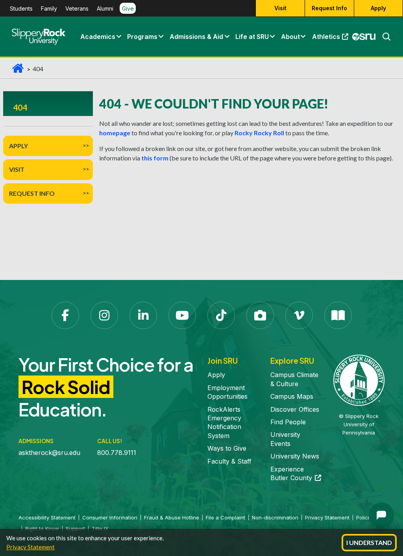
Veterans (77, 8)
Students (21, 8)
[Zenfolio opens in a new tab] (260, 315)
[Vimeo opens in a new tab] (299, 315)
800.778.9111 (116, 453)
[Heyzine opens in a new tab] (338, 315)
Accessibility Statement (47, 517)
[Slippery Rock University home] (359, 380)
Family (49, 8)
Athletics (332, 38)
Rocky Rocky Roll (259, 132)
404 (20, 107)
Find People (288, 422)
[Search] (383, 36)
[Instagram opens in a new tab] (104, 315)
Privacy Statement (30, 546)
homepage (114, 132)
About (290, 37)
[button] (118, 36)
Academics (97, 37)
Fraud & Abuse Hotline (171, 517)
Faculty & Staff (229, 461)
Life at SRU (252, 37)
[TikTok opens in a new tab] (221, 315)
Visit (280, 8)
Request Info (329, 8)
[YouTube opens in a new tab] (182, 315)
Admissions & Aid (196, 37)
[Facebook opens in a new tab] (65, 315)
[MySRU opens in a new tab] (364, 36)
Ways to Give (226, 448)
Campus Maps (291, 396)
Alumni (105, 8)
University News (294, 456)
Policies (365, 517)
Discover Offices (294, 409)
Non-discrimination (275, 517)
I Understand (369, 542)
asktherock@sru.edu (49, 453)
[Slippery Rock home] (38, 37)
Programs (142, 37)
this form (154, 158)
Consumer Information (109, 517)
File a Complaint (225, 517)
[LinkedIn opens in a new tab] (143, 315)
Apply (378, 8)
